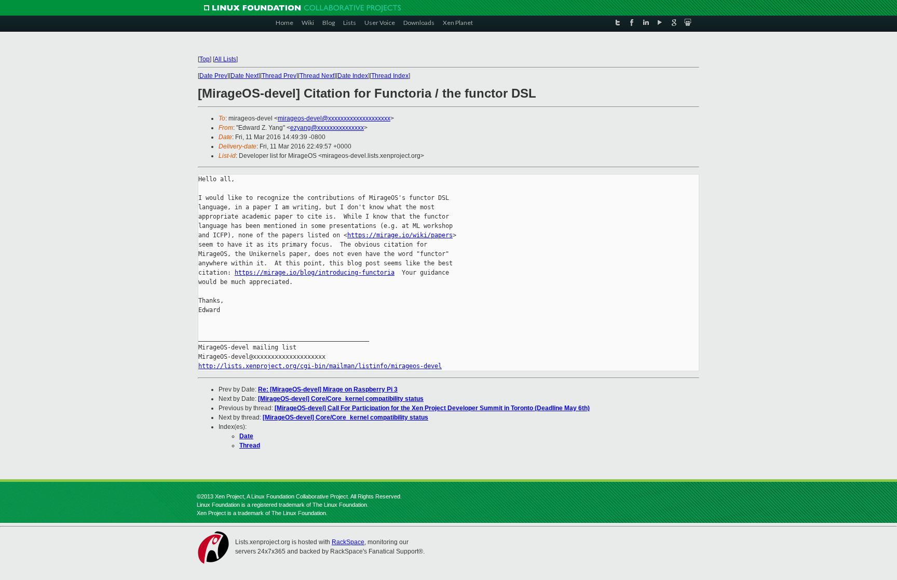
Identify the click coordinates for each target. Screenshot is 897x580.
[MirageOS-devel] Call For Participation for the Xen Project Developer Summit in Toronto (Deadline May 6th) (432, 408)
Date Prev (213, 75)
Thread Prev (279, 75)
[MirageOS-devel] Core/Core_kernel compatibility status (341, 398)
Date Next (244, 75)
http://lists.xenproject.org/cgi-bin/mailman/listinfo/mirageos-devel (320, 366)
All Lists (225, 59)
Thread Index (390, 75)
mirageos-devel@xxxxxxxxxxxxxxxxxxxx (334, 118)
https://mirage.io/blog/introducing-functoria (315, 272)
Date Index (352, 75)
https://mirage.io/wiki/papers (400, 235)
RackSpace (348, 542)
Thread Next (317, 75)
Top (204, 59)
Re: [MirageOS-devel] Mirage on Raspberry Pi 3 (328, 389)
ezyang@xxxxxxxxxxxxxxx (327, 127)
